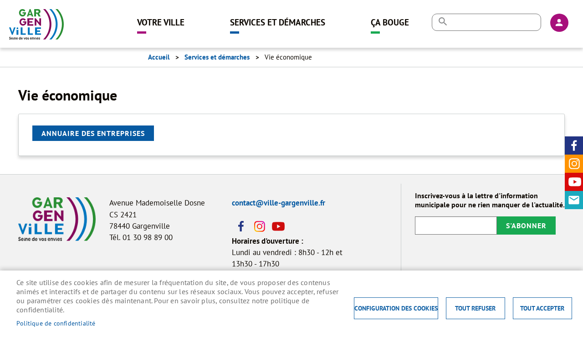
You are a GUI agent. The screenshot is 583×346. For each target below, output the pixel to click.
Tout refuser (475, 308)
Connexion (559, 23)
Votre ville (160, 22)
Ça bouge (390, 22)
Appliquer (442, 21)
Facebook (574, 145)
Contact (574, 200)
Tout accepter (542, 308)
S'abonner (526, 225)
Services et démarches (277, 22)
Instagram (574, 164)
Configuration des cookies (396, 308)
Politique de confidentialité (56, 323)
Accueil (158, 57)
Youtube (574, 182)
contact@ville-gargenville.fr (278, 203)
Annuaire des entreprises (93, 133)
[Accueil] (36, 20)
